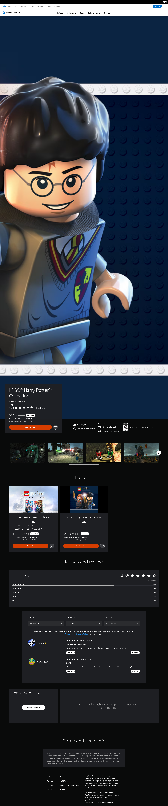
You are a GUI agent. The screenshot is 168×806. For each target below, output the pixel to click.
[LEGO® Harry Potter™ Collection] (27, 453)
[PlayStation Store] (13, 12)
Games (22, 6)
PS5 (16, 6)
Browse (107, 13)
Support (57, 6)
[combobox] (46, 623)
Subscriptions (94, 13)
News (49, 6)
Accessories (40, 6)
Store (9, 6)
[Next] (159, 452)
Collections (71, 13)
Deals (82, 13)
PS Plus (30, 6)
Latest (60, 13)
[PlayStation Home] (4, 6)
